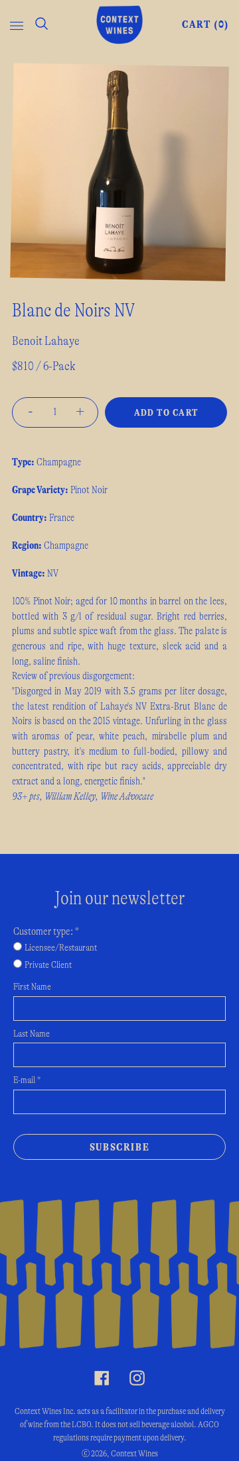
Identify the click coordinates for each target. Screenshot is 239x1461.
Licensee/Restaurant (61, 948)
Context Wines (134, 1453)
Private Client (48, 965)
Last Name (31, 1034)
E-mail (26, 1080)
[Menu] (16, 24)
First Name (32, 987)
